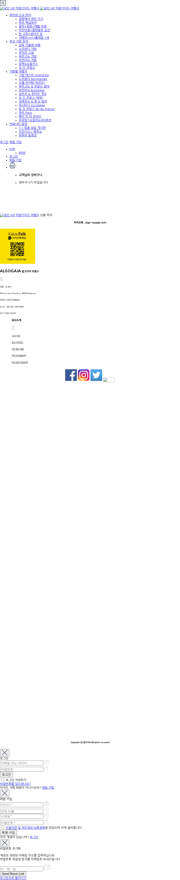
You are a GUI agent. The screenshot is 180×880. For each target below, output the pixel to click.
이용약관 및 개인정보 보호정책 (25, 827)
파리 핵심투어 (28, 22)
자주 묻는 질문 (18, 349)
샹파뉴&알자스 (28, 63)
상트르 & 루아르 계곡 (32, 94)
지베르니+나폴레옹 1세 (34, 37)
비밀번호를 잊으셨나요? (15, 783)
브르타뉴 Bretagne (32, 90)
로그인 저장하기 (15, 780)
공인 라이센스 (17, 342)
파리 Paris (25, 112)
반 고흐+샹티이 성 (30, 33)
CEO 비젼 (16, 336)
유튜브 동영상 (28, 135)
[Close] (4, 753)
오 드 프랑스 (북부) (31, 97)
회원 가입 (15, 142)
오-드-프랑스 (27, 67)
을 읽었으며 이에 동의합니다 (44, 827)
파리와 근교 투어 (20, 15)
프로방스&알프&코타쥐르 (35, 120)
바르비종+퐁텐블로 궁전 (34, 30)
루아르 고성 (26, 52)
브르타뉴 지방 (28, 60)
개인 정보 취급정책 (20, 362)
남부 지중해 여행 (29, 45)
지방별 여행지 (18, 71)
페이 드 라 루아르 (30, 116)
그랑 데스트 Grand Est (34, 75)
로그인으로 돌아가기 (13, 878)
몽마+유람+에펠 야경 (32, 26)
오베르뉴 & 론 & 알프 (33, 101)
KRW (22, 152)
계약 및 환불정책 (19, 356)
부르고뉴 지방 (28, 56)
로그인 (4, 142)
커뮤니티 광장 (18, 124)
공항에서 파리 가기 (31, 18)
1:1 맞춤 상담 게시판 (32, 127)
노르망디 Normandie (33, 79)
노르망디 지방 (28, 48)
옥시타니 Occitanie (32, 105)
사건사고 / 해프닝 (30, 131)
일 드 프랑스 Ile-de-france (37, 109)
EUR (12, 148)
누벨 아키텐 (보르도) (32, 82)
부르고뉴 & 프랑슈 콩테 (34, 86)
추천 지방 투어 (18, 41)
